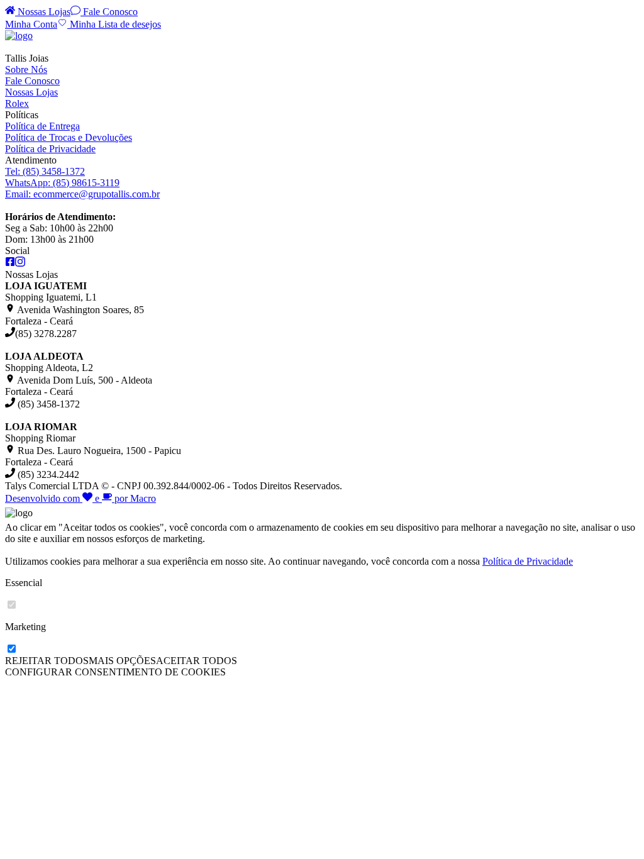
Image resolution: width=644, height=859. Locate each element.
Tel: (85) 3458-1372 (45, 171)
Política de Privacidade (50, 148)
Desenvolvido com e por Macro (80, 498)
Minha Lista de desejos (114, 24)
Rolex (17, 103)
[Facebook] (10, 263)
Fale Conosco (109, 11)
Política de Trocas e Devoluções (68, 137)
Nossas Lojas (42, 11)
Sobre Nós (26, 69)
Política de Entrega (42, 126)
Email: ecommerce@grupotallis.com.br (82, 194)
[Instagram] (20, 263)
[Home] (19, 35)
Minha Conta (31, 24)
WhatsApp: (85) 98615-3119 (62, 182)
